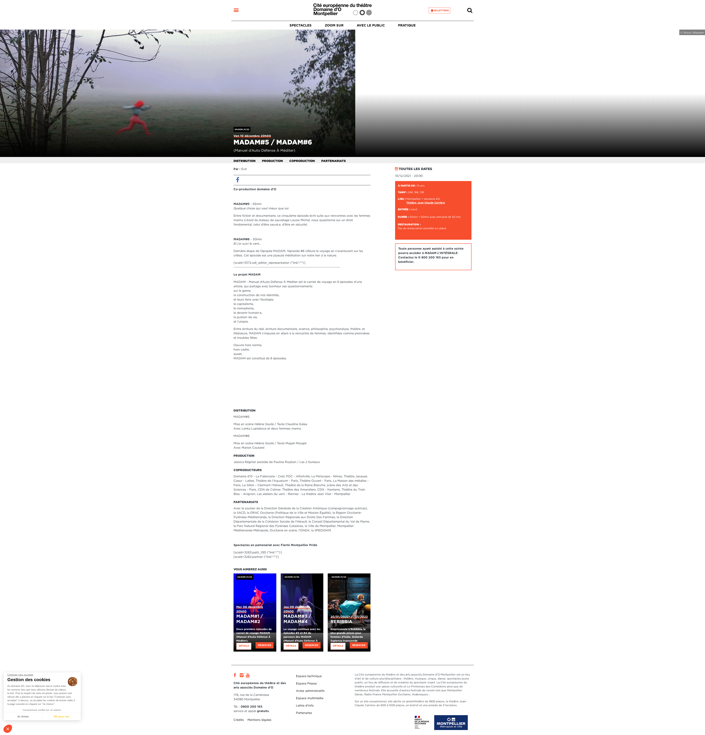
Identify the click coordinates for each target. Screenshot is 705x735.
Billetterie (441, 10)
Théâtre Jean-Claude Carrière (425, 202)
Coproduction (302, 161)
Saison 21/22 (242, 129)
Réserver (264, 645)
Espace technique (309, 676)
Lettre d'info (305, 705)
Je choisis (23, 716)
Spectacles (301, 25)
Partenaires (304, 713)
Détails (244, 645)
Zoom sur (334, 25)
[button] (7, 728)
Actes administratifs (310, 691)
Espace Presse (306, 683)
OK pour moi (61, 716)
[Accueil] (342, 10)
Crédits (239, 720)
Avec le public (371, 25)
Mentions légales (259, 720)
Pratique (407, 25)
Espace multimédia (309, 698)
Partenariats (333, 161)
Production (272, 161)
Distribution (245, 161)
